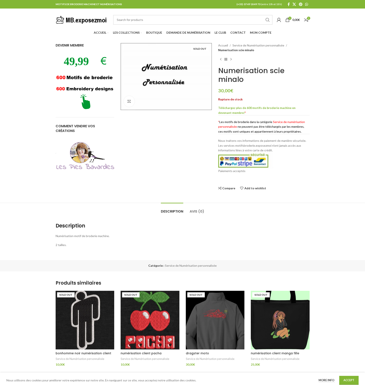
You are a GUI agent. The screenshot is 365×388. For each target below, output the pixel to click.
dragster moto (197, 353)
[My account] (279, 20)
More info (327, 380)
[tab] (172, 209)
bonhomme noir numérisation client (83, 353)
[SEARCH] (268, 20)
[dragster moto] (215, 320)
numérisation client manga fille (275, 353)
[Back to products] (225, 59)
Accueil (223, 45)
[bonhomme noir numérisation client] (85, 320)
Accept (348, 380)
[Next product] (231, 59)
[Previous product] (220, 59)
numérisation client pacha (141, 353)
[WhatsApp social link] (306, 4)
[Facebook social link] (288, 4)
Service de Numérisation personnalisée (258, 45)
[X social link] (294, 4)
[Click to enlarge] (129, 101)
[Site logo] (82, 19)
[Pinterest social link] (300, 4)
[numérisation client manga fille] (280, 320)
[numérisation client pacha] (150, 320)
